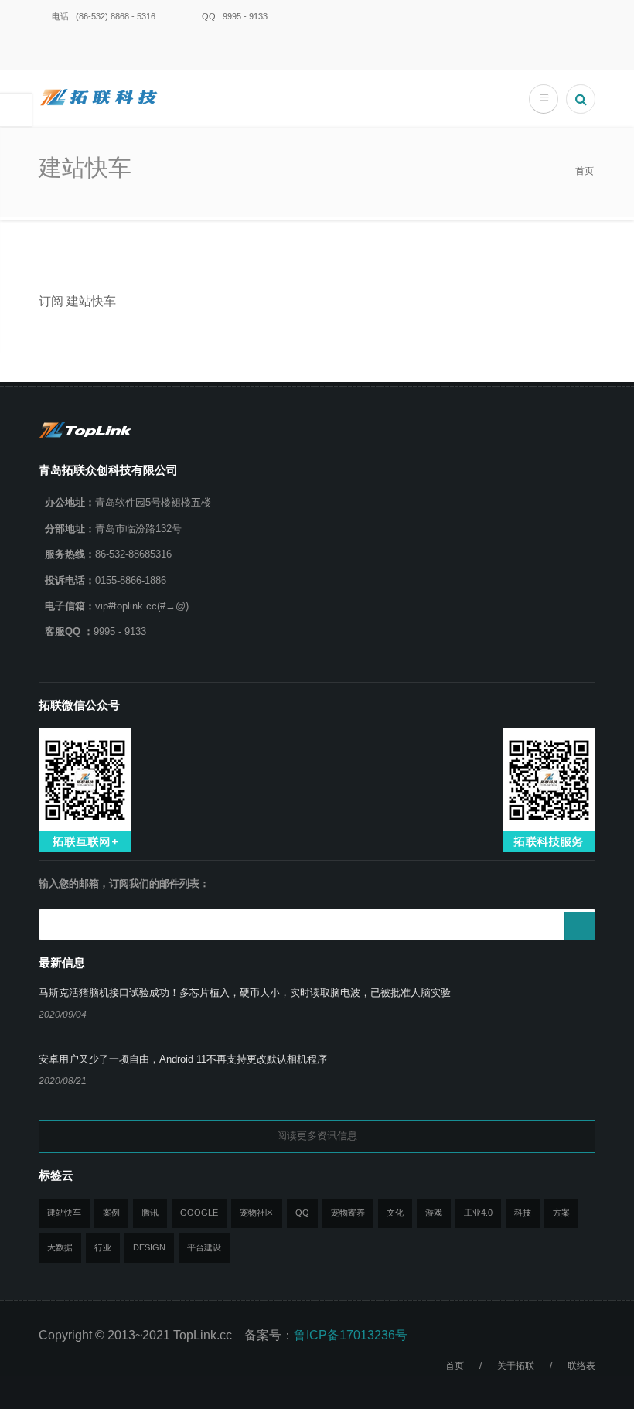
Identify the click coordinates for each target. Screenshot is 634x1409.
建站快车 (64, 1212)
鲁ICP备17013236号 (350, 1335)
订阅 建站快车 (77, 301)
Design (149, 1247)
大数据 (60, 1247)
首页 (584, 170)
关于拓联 (515, 1365)
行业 (102, 1247)
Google (199, 1212)
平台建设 (204, 1247)
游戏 (433, 1212)
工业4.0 (478, 1212)
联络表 (581, 1365)
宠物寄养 (348, 1212)
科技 (522, 1212)
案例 (111, 1212)
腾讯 (149, 1212)
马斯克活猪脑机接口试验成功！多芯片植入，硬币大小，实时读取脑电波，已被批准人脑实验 (245, 992)
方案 (561, 1212)
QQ (302, 1212)
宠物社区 (257, 1212)
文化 (395, 1212)
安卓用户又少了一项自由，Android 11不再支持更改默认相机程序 (183, 1059)
